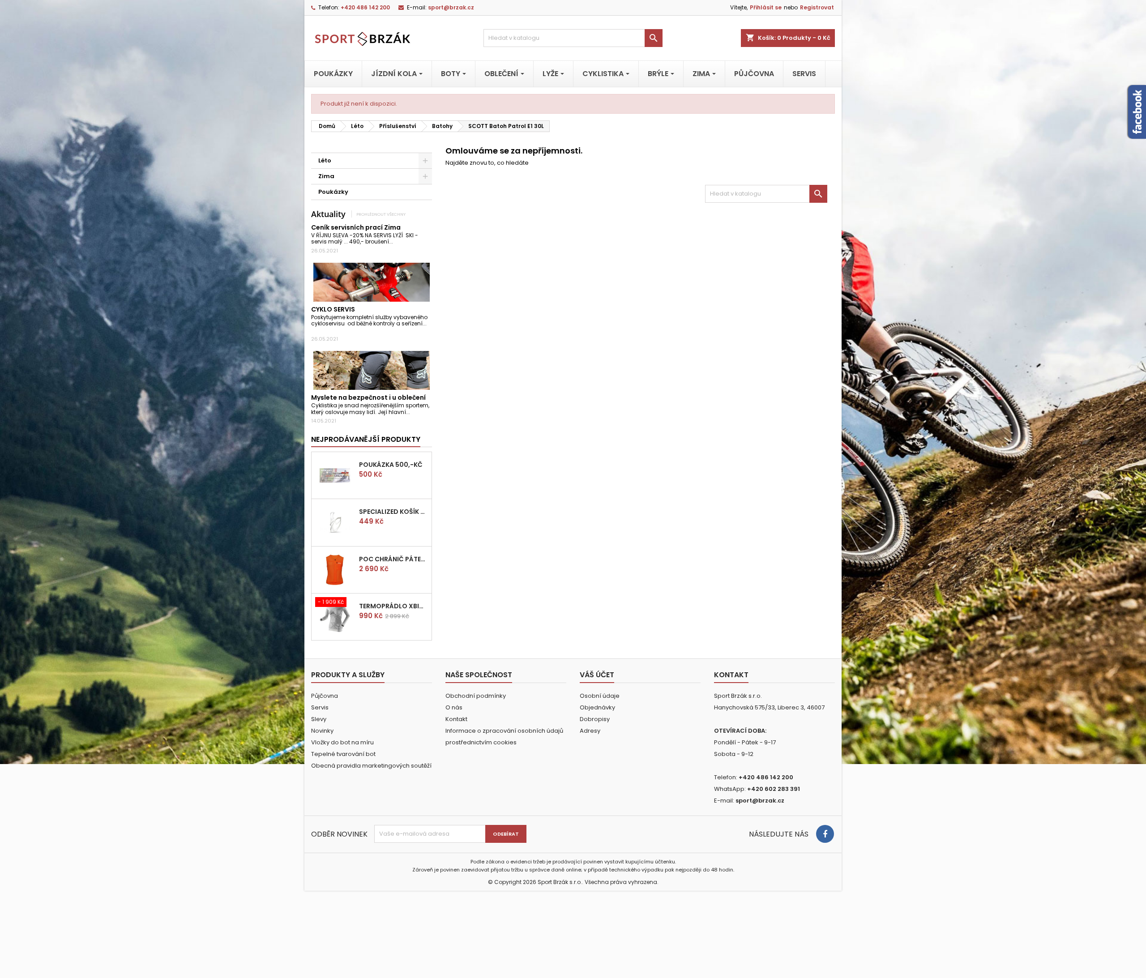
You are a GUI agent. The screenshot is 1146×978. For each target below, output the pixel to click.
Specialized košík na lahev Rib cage (393, 511)
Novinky (322, 730)
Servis (320, 707)
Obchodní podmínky (475, 696)
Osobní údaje (600, 696)
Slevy (318, 719)
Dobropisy (595, 719)
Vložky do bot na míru (342, 742)
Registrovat (817, 7)
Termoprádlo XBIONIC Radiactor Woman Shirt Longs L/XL (393, 606)
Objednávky (597, 707)
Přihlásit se (766, 7)
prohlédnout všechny (381, 214)
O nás (453, 707)
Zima (326, 176)
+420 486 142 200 (365, 7)
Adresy (590, 730)
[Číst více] (396, 241)
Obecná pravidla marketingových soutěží (371, 765)
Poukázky (333, 192)
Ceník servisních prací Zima (356, 227)
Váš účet (597, 675)
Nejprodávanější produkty (365, 439)
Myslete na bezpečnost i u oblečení (368, 397)
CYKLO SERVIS (333, 309)
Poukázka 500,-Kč (391, 464)
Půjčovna (324, 696)
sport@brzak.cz (451, 7)
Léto (324, 160)
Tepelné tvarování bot (343, 754)
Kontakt (456, 719)
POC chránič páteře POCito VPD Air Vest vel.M (393, 559)
